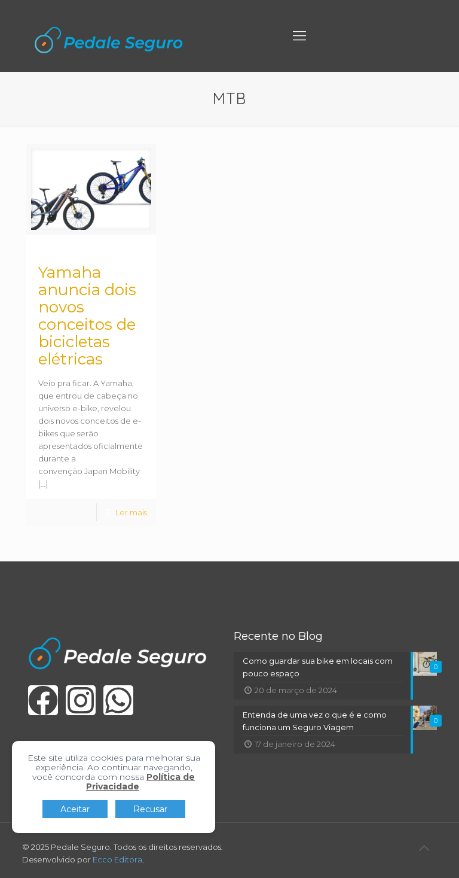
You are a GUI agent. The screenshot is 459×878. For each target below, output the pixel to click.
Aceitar (75, 809)
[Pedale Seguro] (108, 39)
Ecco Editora (117, 859)
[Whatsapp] (118, 700)
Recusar (150, 809)
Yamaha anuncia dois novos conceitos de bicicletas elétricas (87, 316)
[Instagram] (81, 700)
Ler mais (131, 512)
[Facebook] (43, 700)
